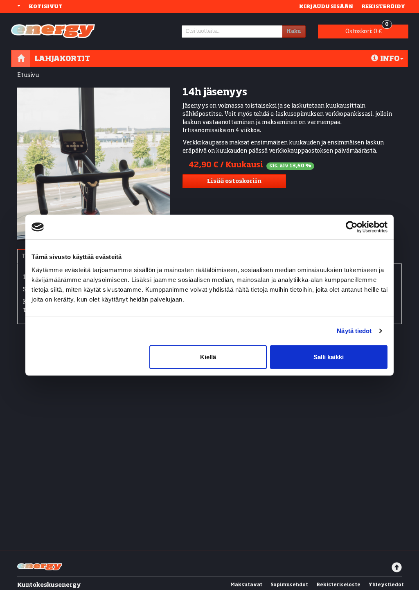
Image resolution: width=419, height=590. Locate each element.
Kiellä (208, 356)
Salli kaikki (328, 356)
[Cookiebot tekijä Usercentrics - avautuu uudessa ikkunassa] (351, 227)
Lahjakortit (62, 58)
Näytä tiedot (354, 330)
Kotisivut (46, 6)
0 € (367, 29)
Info (389, 58)
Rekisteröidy (383, 6)
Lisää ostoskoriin (234, 181)
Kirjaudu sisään (326, 6)
